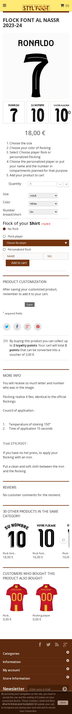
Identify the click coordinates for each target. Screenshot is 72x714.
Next (69, 112)
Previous (3, 112)
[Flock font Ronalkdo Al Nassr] (14, 112)
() (67, 5)
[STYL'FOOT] (36, 7)
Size (6, 194)
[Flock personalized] (17, 598)
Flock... (6, 615)
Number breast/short (12, 212)
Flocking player (41, 615)
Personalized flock (19, 249)
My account (11, 670)
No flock (13, 229)
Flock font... (9, 553)
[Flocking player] (46, 598)
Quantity (15, 184)
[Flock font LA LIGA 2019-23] (17, 535)
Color (7, 202)
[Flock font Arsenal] (46, 535)
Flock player (15, 236)
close (63, 702)
